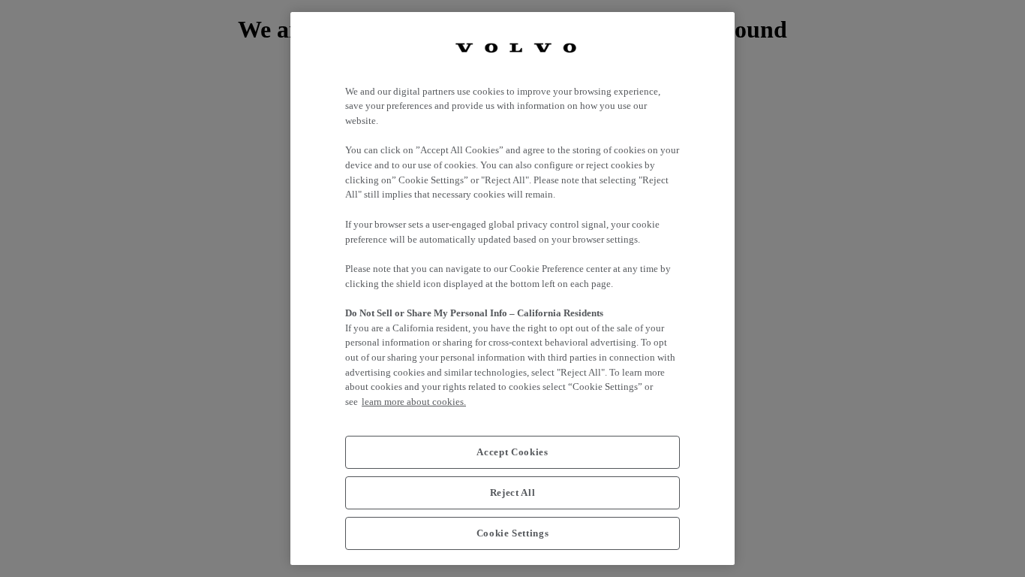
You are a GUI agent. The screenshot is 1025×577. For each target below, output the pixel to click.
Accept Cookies (512, 452)
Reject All (513, 492)
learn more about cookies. (414, 401)
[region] (512, 288)
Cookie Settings (512, 533)
